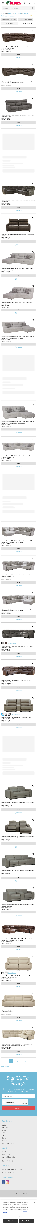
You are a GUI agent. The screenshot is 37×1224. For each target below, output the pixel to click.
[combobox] (27, 23)
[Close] (34, 1203)
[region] (18, 1212)
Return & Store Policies (8, 1143)
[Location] (25, 3)
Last (25, 1061)
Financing (4, 1135)
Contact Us (4, 1140)
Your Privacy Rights (18, 1216)
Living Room (17, 13)
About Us (4, 1138)
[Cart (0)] (34, 3)
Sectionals (25, 13)
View (18, 54)
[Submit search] (33, 8)
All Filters (10, 23)
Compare (19, 57)
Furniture (10, 13)
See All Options (12, 643)
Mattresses (5, 1127)
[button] (3, 3)
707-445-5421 (10, 1161)
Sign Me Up (19, 1108)
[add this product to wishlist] (33, 30)
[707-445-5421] (29, 3)
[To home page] (14, 3)
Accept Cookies (26, 1220)
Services (4, 1133)
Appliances (4, 1130)
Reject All (10, 1220)
